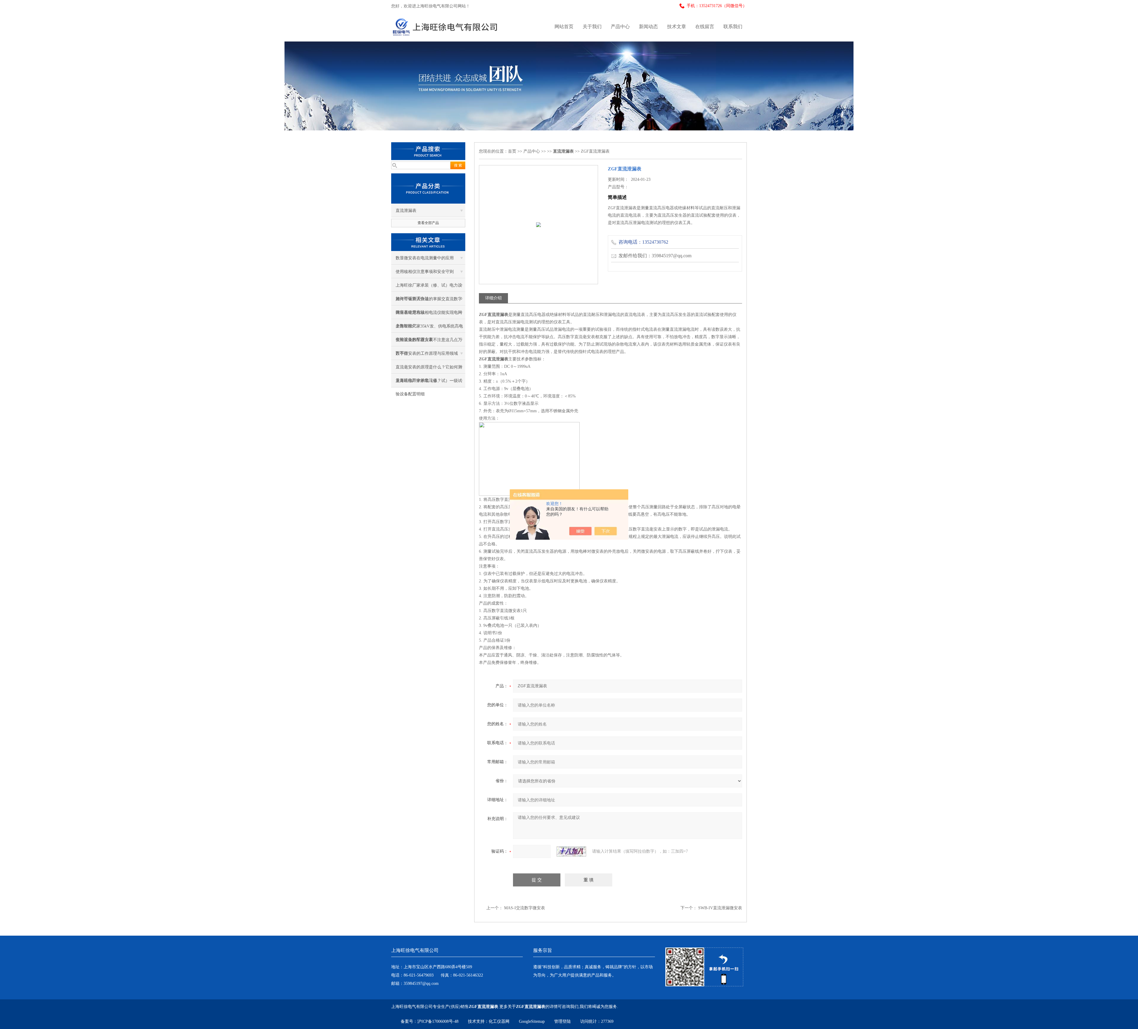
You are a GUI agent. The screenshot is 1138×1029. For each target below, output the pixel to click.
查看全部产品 (428, 223)
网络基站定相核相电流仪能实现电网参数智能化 (429, 314)
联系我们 (732, 26)
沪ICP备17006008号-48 (437, 1021)
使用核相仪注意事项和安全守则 (425, 271)
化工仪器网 (499, 1021)
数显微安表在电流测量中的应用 (425, 258)
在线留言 (704, 26)
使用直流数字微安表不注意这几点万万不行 (429, 342)
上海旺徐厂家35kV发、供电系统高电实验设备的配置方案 (429, 328)
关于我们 (592, 26)
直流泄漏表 (406, 210)
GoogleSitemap (532, 1021)
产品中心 (620, 26)
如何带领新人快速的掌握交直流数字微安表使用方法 (429, 301)
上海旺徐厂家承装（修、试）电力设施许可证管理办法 (429, 287)
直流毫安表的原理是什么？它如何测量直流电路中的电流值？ (429, 369)
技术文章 (676, 26)
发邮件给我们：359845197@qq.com (654, 255)
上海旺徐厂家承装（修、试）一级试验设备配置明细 (429, 382)
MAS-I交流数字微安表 (524, 908)
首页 (512, 151)
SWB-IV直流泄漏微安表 (720, 908)
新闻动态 (648, 26)
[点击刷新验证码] (571, 851)
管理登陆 (562, 1021)
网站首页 (563, 26)
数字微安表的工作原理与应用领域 (427, 353)
